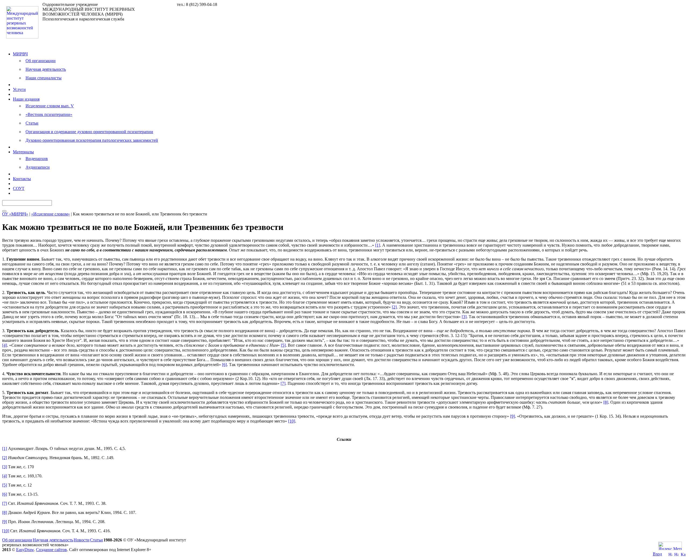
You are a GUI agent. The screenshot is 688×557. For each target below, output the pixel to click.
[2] (394, 307)
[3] (464, 316)
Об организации (41, 60)
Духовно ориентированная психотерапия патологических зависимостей (92, 140)
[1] (377, 245)
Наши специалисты (44, 78)
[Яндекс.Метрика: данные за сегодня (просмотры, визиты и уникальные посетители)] (670, 546)
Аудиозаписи (38, 167)
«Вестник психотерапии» (49, 114)
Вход (657, 554)
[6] (224, 364)
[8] (605, 402)
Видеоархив (37, 158)
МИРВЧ (20, 54)
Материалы (23, 152)
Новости (81, 540)
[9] (512, 416)
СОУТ (18, 188)
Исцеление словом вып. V (50, 106)
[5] (283, 345)
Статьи (32, 123)
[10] (291, 421)
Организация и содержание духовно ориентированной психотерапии (89, 131)
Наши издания (26, 99)
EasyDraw (25, 549)
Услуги (19, 89)
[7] (283, 383)
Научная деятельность (46, 69)
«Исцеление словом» (50, 214)
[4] (4, 345)
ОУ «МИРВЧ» (15, 214)
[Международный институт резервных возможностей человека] (22, 37)
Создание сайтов (51, 549)
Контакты (22, 178)
